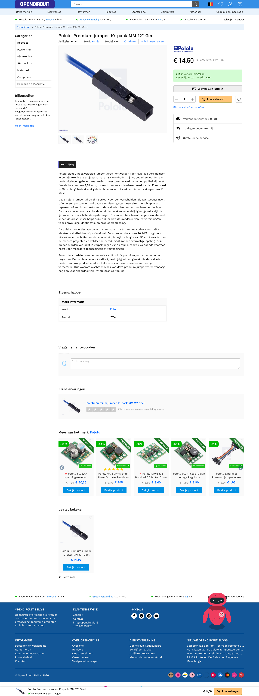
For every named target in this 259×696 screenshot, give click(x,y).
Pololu (114, 309)
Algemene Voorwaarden (30, 653)
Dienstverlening (142, 640)
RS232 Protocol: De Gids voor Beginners (212, 657)
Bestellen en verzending (30, 645)
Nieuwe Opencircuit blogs (207, 640)
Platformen (83, 11)
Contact (239, 19)
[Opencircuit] (34, 4)
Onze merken (24, 11)
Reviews (77, 649)
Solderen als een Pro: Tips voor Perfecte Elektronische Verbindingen (215, 645)
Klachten (20, 661)
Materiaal (195, 11)
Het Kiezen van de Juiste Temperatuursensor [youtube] (215, 649)
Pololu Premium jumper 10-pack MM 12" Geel (116, 403)
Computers (167, 11)
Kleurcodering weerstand (146, 657)
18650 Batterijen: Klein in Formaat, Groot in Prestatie (215, 653)
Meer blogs (194, 661)
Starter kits (139, 11)
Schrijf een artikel (141, 649)
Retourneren (23, 649)
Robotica (111, 11)
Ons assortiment (82, 653)
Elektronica (54, 11)
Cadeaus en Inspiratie (229, 11)
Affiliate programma (142, 653)
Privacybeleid (23, 657)
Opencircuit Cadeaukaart (145, 645)
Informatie (23, 640)
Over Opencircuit (85, 640)
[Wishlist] (218, 4)
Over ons (78, 645)
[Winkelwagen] (237, 4)
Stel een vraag (80, 361)
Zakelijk (228, 19)
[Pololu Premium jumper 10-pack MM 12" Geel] (64, 139)
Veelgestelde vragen (85, 661)
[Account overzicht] (228, 4)
